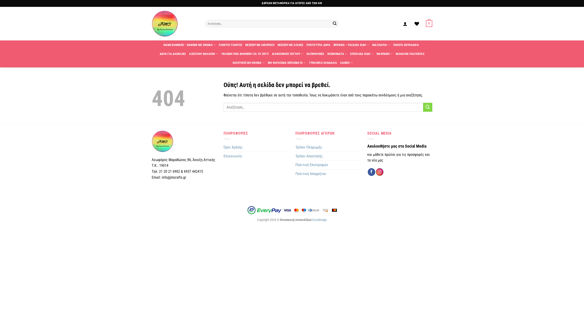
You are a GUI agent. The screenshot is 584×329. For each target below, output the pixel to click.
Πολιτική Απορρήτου (310, 174)
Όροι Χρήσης (233, 147)
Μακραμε (383, 54)
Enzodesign (319, 220)
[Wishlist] (417, 24)
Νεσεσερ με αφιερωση (259, 45)
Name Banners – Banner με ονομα (188, 45)
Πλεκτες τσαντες (230, 45)
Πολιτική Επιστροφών (311, 165)
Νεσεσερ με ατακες (290, 45)
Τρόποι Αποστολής (309, 156)
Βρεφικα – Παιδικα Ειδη (350, 45)
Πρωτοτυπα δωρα (318, 45)
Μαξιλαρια (379, 45)
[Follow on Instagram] (379, 172)
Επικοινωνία (233, 156)
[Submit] (335, 24)
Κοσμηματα (335, 54)
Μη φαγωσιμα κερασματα (285, 62)
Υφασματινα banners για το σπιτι (245, 54)
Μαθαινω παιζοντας (410, 54)
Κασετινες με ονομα (247, 62)
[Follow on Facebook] (371, 172)
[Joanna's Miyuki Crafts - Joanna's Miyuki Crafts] (175, 23)
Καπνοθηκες (315, 54)
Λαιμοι (345, 62)
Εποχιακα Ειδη (360, 54)
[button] (405, 24)
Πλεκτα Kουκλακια (406, 45)
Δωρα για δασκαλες (173, 54)
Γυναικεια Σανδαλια (323, 62)
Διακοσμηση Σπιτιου (286, 54)
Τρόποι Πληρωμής (308, 147)
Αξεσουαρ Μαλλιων (202, 54)
